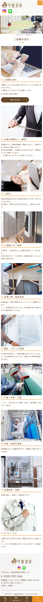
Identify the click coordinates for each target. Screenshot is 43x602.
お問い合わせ (15, 100)
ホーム (13, 34)
